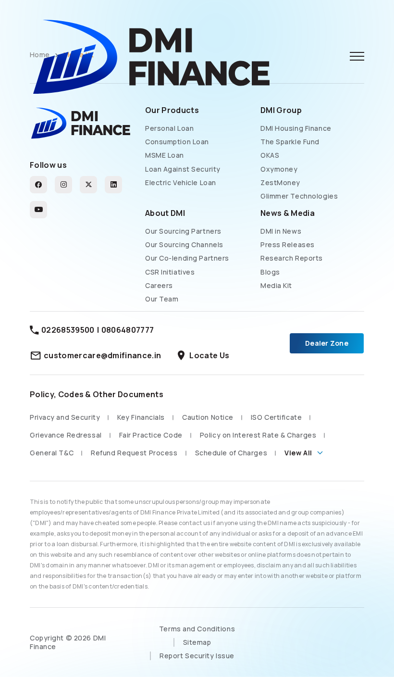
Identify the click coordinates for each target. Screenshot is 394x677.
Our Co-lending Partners (187, 258)
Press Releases (287, 244)
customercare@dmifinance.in (102, 355)
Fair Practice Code (151, 434)
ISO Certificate (276, 417)
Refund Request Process (134, 452)
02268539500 (68, 330)
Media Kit (276, 285)
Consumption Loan (177, 142)
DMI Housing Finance (296, 128)
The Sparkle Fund (290, 142)
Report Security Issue (197, 655)
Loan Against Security (183, 169)
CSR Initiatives (170, 272)
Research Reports (291, 258)
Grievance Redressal (66, 434)
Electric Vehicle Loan (180, 182)
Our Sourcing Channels (184, 244)
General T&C (52, 452)
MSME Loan (164, 155)
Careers (159, 285)
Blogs (270, 272)
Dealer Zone (326, 343)
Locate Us (202, 355)
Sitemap (197, 642)
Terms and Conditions (197, 628)
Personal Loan (169, 128)
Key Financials (141, 417)
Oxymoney (278, 169)
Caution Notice (208, 417)
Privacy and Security (65, 417)
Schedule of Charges (231, 452)
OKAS (269, 155)
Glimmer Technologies (299, 196)
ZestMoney (280, 182)
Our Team (161, 299)
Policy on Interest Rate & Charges (258, 434)
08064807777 (127, 330)
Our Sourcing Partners (183, 231)
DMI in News (280, 231)
